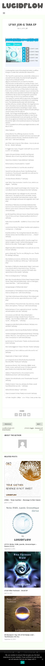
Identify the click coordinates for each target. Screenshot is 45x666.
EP (27, 28)
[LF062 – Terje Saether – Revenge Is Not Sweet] (22, 479)
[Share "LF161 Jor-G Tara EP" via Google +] (24, 415)
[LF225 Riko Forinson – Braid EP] (22, 570)
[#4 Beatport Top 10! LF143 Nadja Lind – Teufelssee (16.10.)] (22, 614)
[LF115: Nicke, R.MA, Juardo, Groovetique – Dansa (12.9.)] (22, 523)
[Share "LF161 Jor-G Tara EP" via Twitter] (20, 415)
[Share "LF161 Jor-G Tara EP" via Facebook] (16, 415)
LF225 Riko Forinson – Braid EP (16, 590)
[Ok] (42, 659)
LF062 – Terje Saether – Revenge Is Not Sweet (22, 500)
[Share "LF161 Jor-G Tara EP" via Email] (29, 415)
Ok (22, 662)
